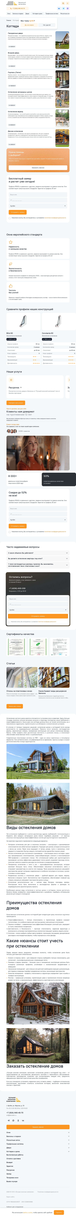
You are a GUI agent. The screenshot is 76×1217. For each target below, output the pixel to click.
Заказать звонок (38, 168)
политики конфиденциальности (55, 218)
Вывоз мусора (11, 1181)
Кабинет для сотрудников (14, 1207)
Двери (27, 13)
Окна (8, 13)
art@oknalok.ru (11, 1115)
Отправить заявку (17, 212)
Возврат (9, 1162)
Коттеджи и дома (13, 1151)
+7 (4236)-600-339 (17, 588)
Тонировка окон (12, 1178)
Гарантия (9, 1166)
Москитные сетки (66, 13)
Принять (59, 1212)
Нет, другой (47, 25)
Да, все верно (29, 25)
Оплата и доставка (13, 1159)
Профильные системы (52, 13)
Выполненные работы (14, 1155)
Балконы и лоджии (18, 13)
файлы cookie (27, 1212)
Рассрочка (10, 1170)
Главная (8, 20)
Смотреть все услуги (16, 403)
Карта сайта (10, 1197)
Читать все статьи (15, 706)
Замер (8, 1174)
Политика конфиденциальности (48, 1192)
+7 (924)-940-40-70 (18, 8)
